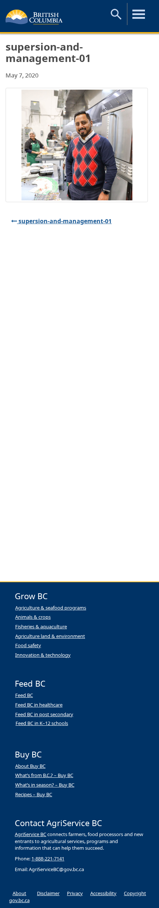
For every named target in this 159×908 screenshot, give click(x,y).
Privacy (75, 893)
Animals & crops (33, 617)
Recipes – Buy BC (33, 794)
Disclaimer (48, 893)
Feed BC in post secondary (44, 714)
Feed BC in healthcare (38, 704)
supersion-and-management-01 (64, 221)
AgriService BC (30, 834)
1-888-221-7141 (47, 858)
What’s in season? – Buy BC (44, 784)
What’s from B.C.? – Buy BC (44, 775)
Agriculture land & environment (50, 636)
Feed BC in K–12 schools (42, 723)
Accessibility (103, 893)
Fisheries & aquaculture (41, 626)
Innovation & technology (43, 655)
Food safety (28, 645)
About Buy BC (30, 766)
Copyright (135, 893)
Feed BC (24, 695)
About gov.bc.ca (19, 897)
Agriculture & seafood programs (50, 607)
